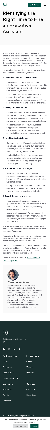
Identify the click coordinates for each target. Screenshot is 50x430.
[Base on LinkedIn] (15, 349)
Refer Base (31, 395)
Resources (7, 367)
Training (29, 367)
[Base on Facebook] (5, 349)
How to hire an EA (10, 378)
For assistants (32, 356)
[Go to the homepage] (5, 5)
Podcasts (7, 401)
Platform (30, 373)
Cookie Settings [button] (20, 426)
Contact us (31, 389)
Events (6, 395)
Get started (34, 5)
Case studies (8, 373)
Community (8, 384)
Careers (29, 361)
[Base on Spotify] (20, 349)
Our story (30, 384)
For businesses (10, 356)
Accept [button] (34, 426)
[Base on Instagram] (10, 349)
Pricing (5, 361)
